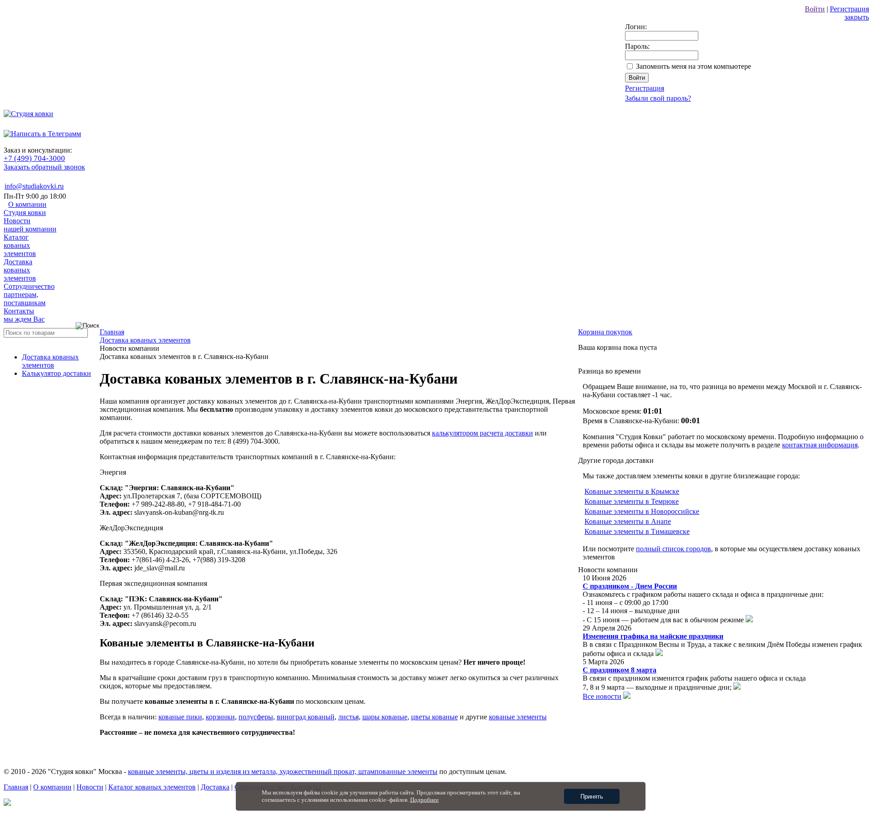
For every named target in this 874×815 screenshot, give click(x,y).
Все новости (602, 696)
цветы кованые (434, 717)
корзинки (220, 717)
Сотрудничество (29, 294)
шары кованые (384, 717)
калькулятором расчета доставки (482, 433)
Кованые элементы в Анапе (627, 521)
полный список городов (673, 549)
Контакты (24, 315)
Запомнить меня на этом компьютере (693, 66)
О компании (25, 208)
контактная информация (820, 445)
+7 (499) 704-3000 (34, 158)
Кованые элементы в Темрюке (631, 501)
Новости (30, 225)
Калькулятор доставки (56, 373)
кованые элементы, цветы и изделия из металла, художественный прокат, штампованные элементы (282, 771)
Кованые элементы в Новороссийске (641, 511)
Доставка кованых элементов (50, 361)
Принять (591, 796)
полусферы (256, 717)
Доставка (20, 270)
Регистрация (849, 9)
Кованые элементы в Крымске (631, 491)
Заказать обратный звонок (44, 167)
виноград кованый (306, 717)
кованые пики (180, 717)
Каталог (20, 245)
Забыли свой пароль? (658, 98)
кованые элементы (518, 717)
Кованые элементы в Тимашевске (637, 531)
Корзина (605, 332)
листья (348, 717)
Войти (815, 9)
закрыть (856, 17)
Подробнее (424, 799)
